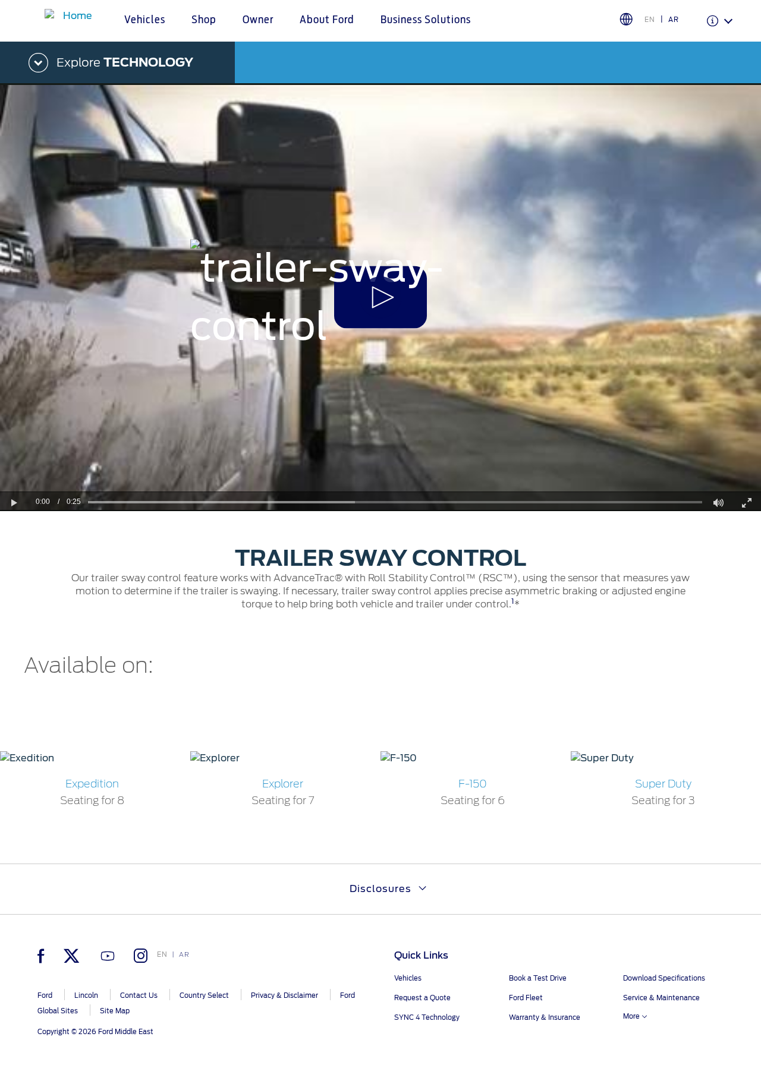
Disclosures (380, 888)
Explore (124, 62)
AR (673, 19)
